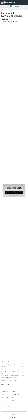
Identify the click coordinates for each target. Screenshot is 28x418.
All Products (5, 6)
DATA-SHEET (23, 388)
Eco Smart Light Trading (12, 21)
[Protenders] (8, 2)
